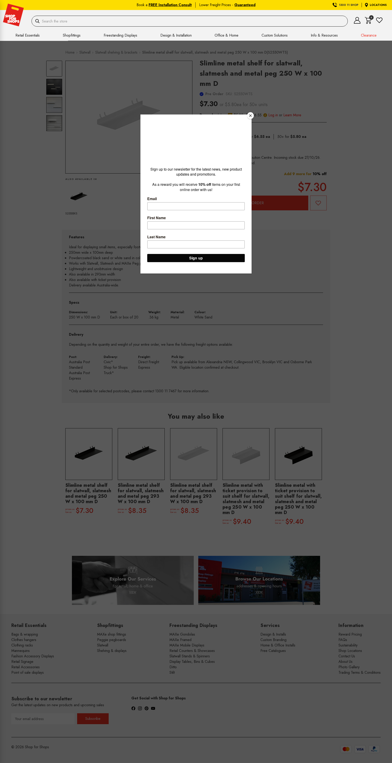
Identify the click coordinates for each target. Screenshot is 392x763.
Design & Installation (176, 35)
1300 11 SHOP (348, 5)
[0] (368, 22)
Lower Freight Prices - (227, 4)
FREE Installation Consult (170, 4)
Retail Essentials (27, 35)
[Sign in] (357, 22)
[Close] (250, 115)
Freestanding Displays (120, 35)
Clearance (369, 35)
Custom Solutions (275, 35)
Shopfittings (72, 35)
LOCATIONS (378, 5)
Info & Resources (324, 35)
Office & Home (226, 35)
